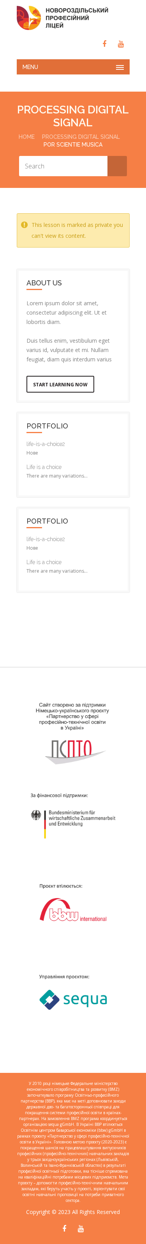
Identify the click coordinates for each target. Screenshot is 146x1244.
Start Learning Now (60, 384)
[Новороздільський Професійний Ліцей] (73, 18)
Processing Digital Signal (81, 137)
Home (27, 137)
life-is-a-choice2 (45, 444)
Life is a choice (44, 467)
